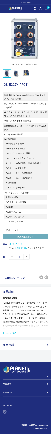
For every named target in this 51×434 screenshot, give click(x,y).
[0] (46, 8)
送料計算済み (21, 248)
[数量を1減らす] (12, 257)
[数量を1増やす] (26, 257)
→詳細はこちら (11, 230)
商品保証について (25, 236)
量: (4, 256)
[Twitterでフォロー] (5, 412)
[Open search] (35, 8)
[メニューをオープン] (4, 9)
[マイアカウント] (40, 8)
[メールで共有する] (46, 277)
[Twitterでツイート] (41, 277)
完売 (25, 266)
